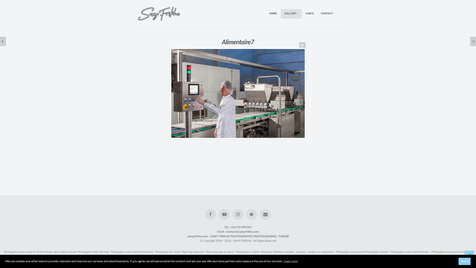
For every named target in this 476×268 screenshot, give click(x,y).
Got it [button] (464, 261)
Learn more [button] (291, 261)
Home (273, 13)
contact (327, 13)
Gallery (290, 13)
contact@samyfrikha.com (242, 231)
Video (309, 13)
